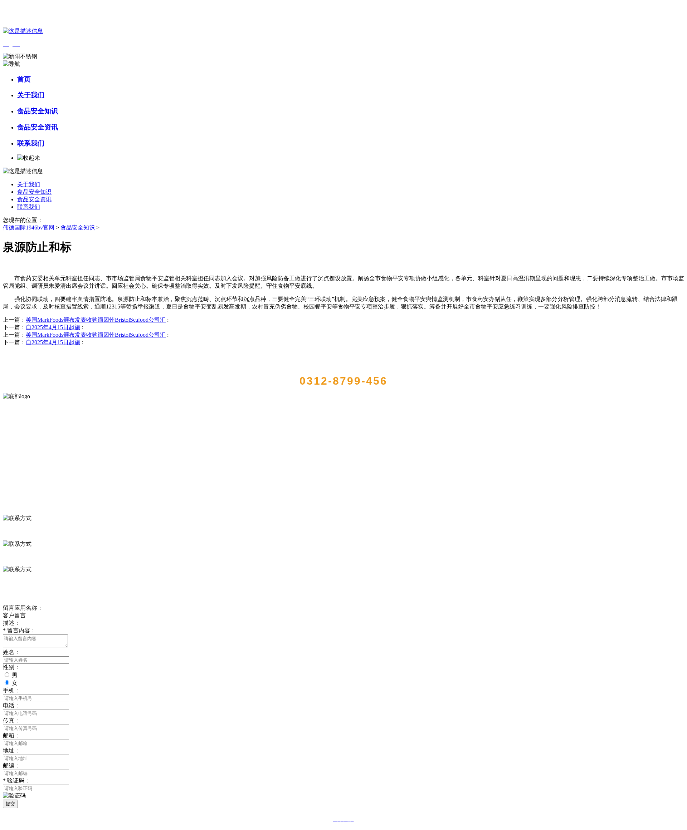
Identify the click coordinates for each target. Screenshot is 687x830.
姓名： (11, 652)
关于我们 (30, 95)
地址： (11, 750)
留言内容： (19, 630)
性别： (11, 667)
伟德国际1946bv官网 (28, 227)
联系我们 (30, 143)
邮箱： (11, 735)
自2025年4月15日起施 (53, 327)
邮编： (11, 765)
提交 (10, 803)
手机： (11, 690)
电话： (11, 705)
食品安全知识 (37, 111)
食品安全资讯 (37, 127)
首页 (24, 79)
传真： (11, 720)
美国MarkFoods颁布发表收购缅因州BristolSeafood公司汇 (96, 320)
